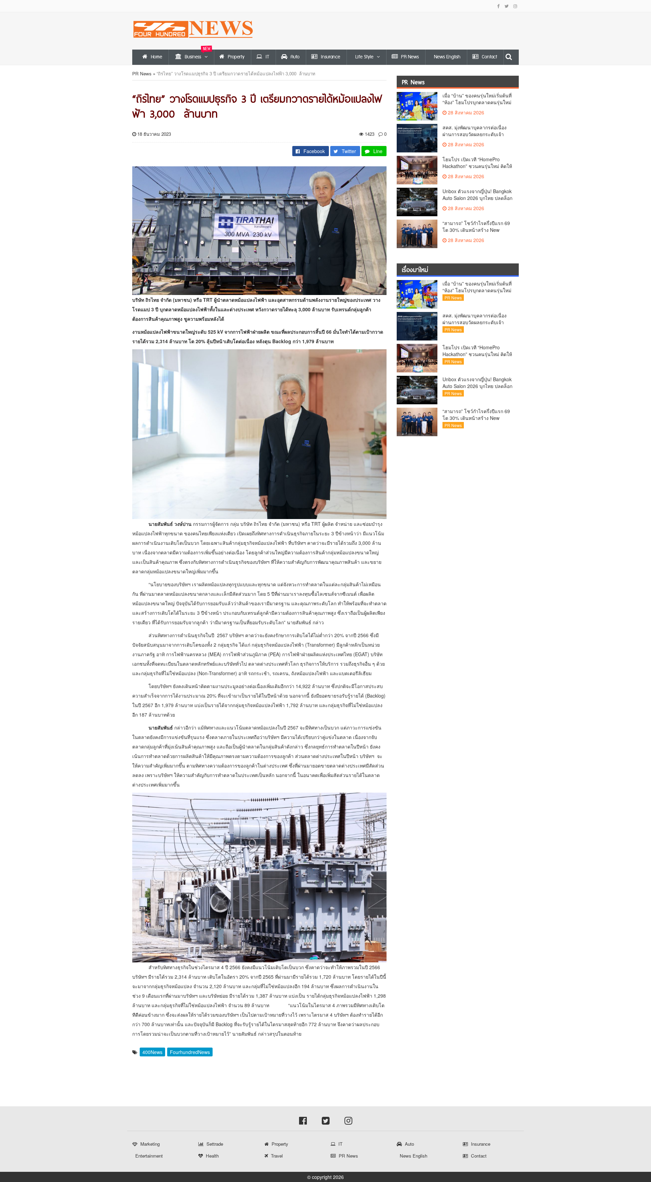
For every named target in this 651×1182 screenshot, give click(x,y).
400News (152, 1052)
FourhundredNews (190, 1052)
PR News (142, 73)
